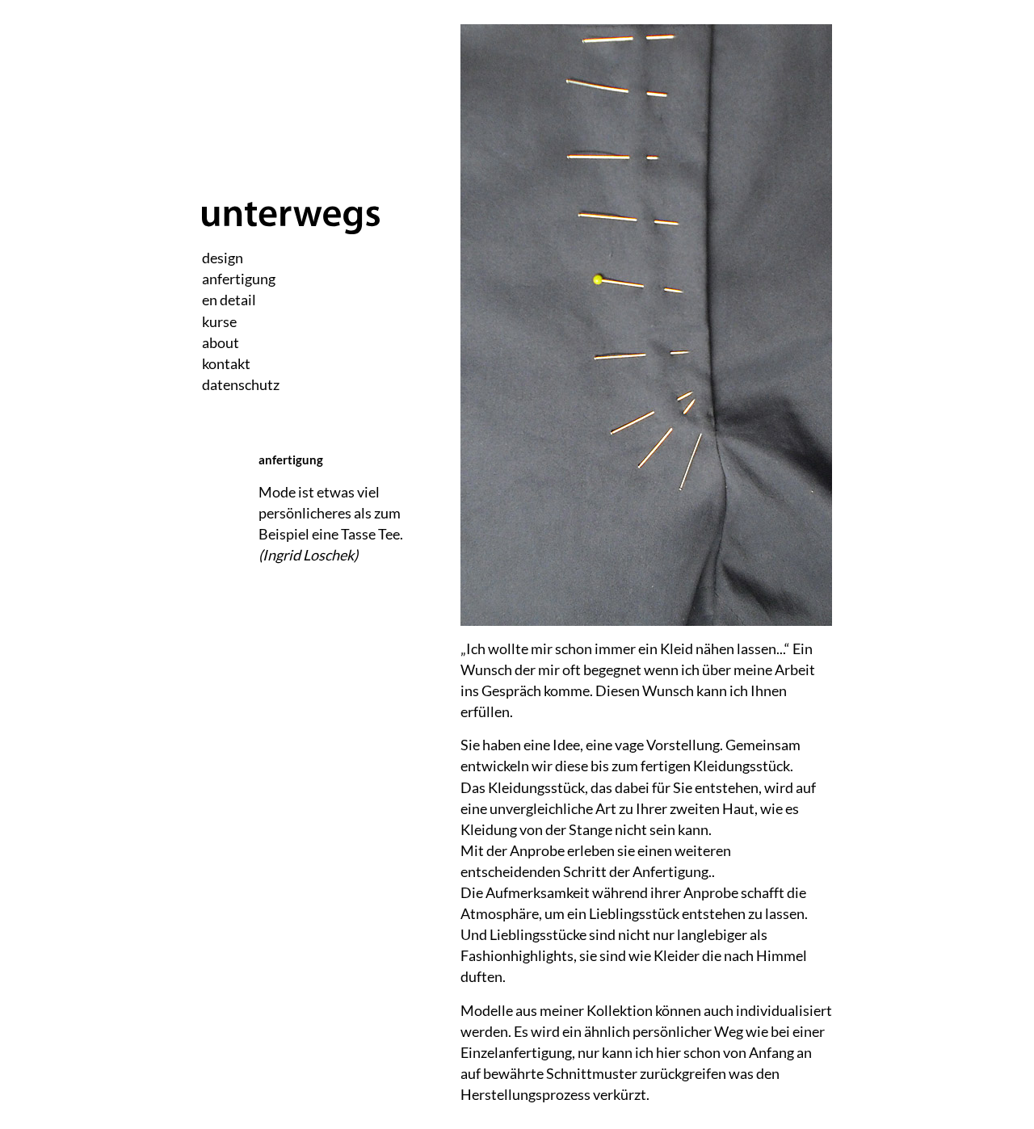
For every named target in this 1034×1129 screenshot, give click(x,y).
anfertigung (238, 278)
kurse (219, 321)
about (220, 342)
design (222, 258)
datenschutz (241, 384)
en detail (229, 299)
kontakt (226, 363)
